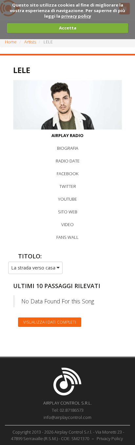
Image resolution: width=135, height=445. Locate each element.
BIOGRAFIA (67, 148)
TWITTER (67, 186)
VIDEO (67, 224)
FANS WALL (67, 237)
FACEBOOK (67, 173)
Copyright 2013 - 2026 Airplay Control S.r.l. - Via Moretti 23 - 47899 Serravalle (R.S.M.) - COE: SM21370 (68, 435)
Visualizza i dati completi (49, 322)
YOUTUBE (67, 199)
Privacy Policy (110, 438)
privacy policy (76, 16)
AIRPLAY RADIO (67, 135)
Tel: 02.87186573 (68, 410)
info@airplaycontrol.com (67, 417)
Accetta (67, 28)
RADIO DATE (68, 161)
